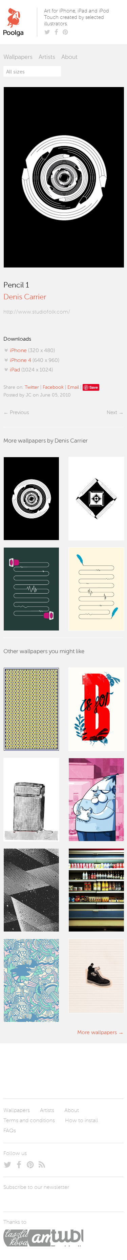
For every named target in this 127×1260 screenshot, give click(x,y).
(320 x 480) (32, 351)
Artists (47, 57)
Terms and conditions (29, 1121)
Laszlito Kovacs (15, 1238)
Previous (19, 412)
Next (112, 412)
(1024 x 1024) (31, 370)
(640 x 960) (34, 360)
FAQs (9, 1131)
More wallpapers (97, 1032)
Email (73, 387)
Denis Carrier (24, 297)
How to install (81, 1121)
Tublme (66, 1238)
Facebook (53, 387)
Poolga (21, 22)
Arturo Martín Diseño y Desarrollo (38, 1238)
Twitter (32, 387)
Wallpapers (18, 57)
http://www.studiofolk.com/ (36, 312)
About (69, 57)
